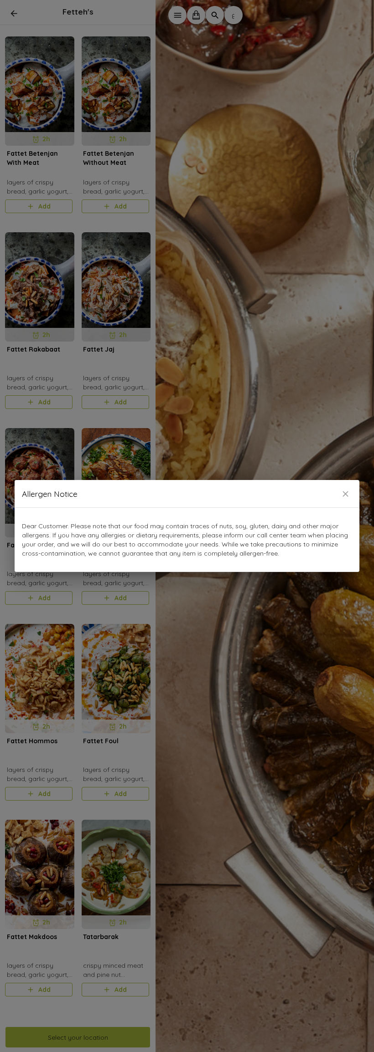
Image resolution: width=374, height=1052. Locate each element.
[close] (345, 494)
